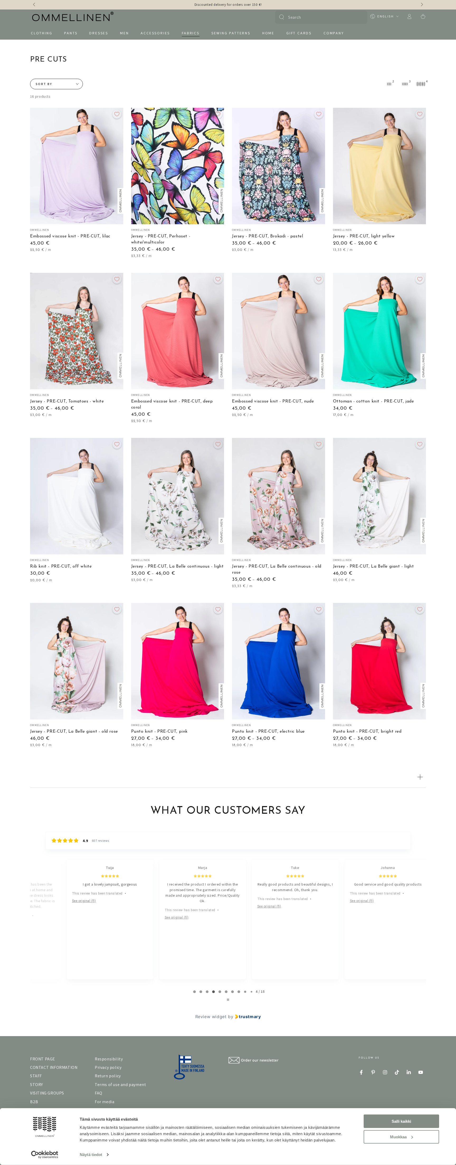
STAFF (36, 1076)
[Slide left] (34, 5)
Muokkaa (398, 1136)
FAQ (98, 1093)
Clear (360, 17)
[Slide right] (421, 5)
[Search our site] (281, 17)
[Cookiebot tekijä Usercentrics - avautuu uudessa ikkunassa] (45, 1155)
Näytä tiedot (91, 1154)
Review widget (211, 1016)
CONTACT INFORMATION (53, 1067)
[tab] (194, 992)
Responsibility (109, 1059)
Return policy (108, 1076)
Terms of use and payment (120, 1084)
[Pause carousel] (228, 999)
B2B (34, 1102)
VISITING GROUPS (47, 1093)
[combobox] (320, 17)
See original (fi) (63, 901)
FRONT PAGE (42, 1059)
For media (104, 1102)
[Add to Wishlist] (117, 114)
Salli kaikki (401, 1121)
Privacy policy (108, 1067)
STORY (36, 1084)
